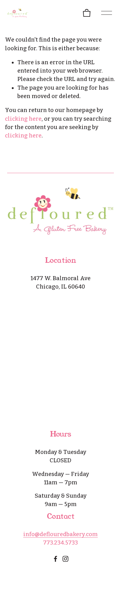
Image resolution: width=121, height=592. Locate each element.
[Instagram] (65, 559)
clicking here (23, 118)
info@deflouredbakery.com (60, 534)
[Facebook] (55, 559)
